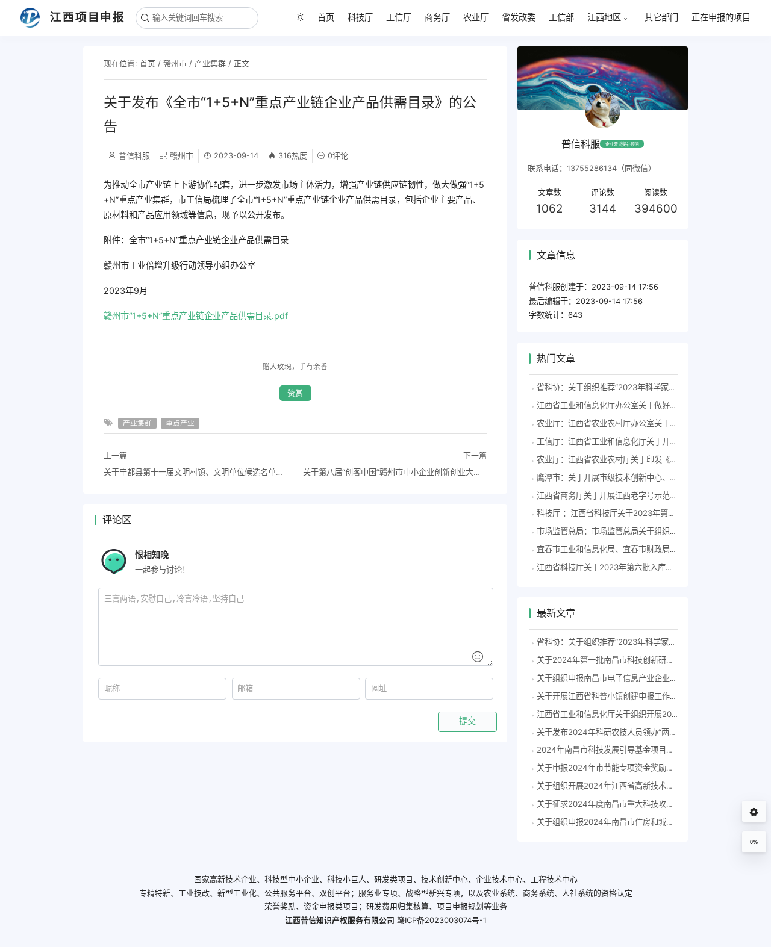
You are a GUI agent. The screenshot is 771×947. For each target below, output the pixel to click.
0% (754, 842)
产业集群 (210, 63)
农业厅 (476, 17)
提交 (467, 721)
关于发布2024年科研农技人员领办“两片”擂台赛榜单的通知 (640, 732)
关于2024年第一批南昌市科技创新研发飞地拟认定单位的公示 (644, 660)
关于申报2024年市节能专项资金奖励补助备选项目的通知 (637, 767)
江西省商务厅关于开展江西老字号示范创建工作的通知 (631, 495)
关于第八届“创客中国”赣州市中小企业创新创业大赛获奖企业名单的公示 (395, 472)
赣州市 (175, 63)
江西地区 (604, 17)
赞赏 (295, 392)
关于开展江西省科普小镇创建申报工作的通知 (615, 696)
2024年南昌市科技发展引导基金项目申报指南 (617, 749)
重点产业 (180, 423)
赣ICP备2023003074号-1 (442, 920)
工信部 (561, 17)
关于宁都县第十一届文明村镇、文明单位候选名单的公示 (195, 472)
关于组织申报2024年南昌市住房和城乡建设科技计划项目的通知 (648, 822)
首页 (325, 17)
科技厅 (360, 17)
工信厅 (398, 17)
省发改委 (518, 17)
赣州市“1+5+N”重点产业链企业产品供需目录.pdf (196, 316)
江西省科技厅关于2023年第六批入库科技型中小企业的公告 (640, 567)
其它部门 (661, 17)
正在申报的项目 (721, 17)
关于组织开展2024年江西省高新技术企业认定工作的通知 (637, 785)
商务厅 (437, 17)
